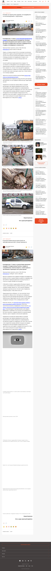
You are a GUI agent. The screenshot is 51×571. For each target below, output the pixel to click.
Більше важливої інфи (41, 221)
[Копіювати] (31, 21)
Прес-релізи (30, 1)
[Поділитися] (29, 21)
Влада (15, 1)
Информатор (6, 49)
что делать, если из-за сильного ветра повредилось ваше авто (17, 307)
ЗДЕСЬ (20, 97)
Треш (26, 1)
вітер (11, 233)
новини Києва (6, 233)
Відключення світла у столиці (28, 7)
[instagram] (22, 560)
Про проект (35, 1)
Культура (18, 1)
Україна (8, 1)
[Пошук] (45, 1)
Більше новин (41, 84)
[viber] (31, 560)
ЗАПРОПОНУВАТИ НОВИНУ (25, 544)
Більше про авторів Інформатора (41, 163)
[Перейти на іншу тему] (42, 1)
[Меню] (48, 1)
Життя (12, 1)
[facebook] (20, 560)
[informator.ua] (3, 1)
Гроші (23, 1)
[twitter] (25, 560)
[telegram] (28, 560)
